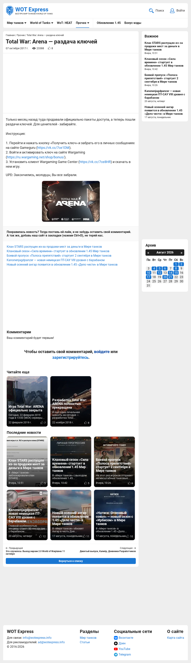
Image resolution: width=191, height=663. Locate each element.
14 (170, 273)
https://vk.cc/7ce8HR (95, 162)
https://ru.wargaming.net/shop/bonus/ (35, 157)
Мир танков (15, 23)
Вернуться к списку (71, 560)
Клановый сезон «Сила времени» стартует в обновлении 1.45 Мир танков (58, 251)
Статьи (85, 642)
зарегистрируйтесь (70, 357)
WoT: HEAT (64, 23)
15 (176, 273)
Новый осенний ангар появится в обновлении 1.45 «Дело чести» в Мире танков (62, 264)
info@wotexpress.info (37, 638)
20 (165, 277)
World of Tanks (40, 23)
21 (170, 277)
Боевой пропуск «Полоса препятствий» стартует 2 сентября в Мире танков (59, 255)
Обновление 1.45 (109, 23)
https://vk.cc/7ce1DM (53, 148)
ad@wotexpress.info (51, 642)
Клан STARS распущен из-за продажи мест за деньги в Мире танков (54, 246)
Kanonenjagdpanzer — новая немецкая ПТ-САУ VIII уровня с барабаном (56, 260)
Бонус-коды (132, 23)
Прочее (81, 23)
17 (148, 277)
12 (159, 273)
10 (148, 273)
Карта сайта (175, 638)
